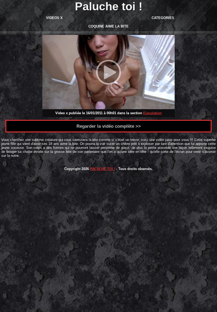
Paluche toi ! (108, 6)
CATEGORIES (163, 18)
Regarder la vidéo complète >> (108, 126)
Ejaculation (152, 113)
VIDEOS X (54, 18)
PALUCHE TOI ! (102, 169)
